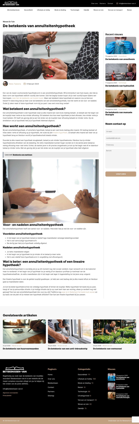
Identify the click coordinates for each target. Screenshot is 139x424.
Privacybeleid (7, 395)
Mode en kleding (60, 10)
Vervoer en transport (115, 10)
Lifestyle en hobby (43, 10)
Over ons (94, 3)
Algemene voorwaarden (10, 393)
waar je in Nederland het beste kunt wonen (78, 292)
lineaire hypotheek (60, 133)
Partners (103, 3)
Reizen (129, 10)
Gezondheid (28, 10)
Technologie (75, 10)
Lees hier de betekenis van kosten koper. (28, 98)
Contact (110, 3)
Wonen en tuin (98, 10)
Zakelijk (86, 10)
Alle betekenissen (13, 10)
